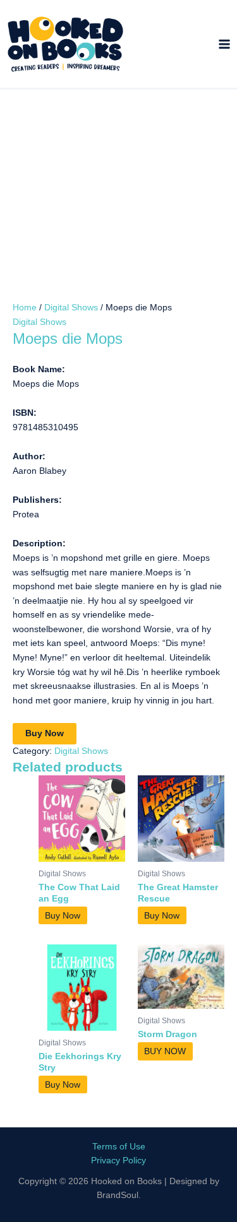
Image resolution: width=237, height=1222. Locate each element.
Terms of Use (118, 1146)
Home (25, 307)
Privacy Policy (118, 1160)
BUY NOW (165, 1051)
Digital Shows (71, 307)
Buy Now (44, 733)
